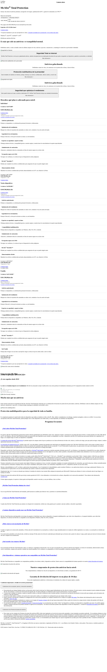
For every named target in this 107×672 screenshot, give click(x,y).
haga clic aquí (13, 598)
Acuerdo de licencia (26, 603)
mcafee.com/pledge (30, 619)
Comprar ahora (60, 2)
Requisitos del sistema (92, 604)
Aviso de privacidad (37, 603)
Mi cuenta (74, 597)
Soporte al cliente (42, 600)
